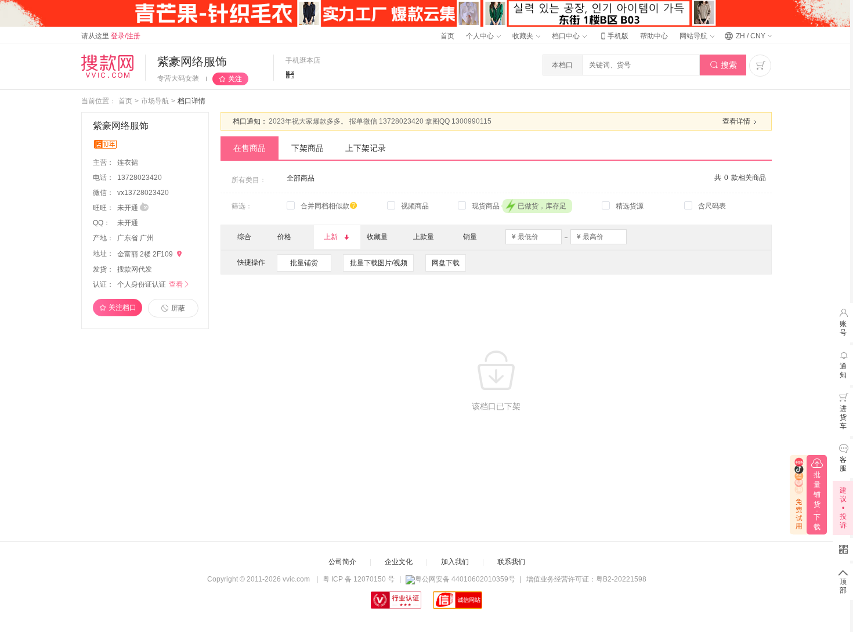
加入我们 (455, 562)
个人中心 (481, 36)
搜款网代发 (134, 269)
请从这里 (110, 36)
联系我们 (511, 562)
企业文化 (399, 562)
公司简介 (342, 562)
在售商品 (249, 148)
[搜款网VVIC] (107, 66)
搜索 (723, 65)
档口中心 (566, 36)
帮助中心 (654, 36)
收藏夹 (523, 36)
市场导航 (155, 101)
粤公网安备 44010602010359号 (465, 579)
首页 (447, 36)
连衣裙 (128, 162)
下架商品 (307, 148)
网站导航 (694, 36)
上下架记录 (365, 148)
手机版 (613, 36)
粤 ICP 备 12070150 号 (359, 579)
